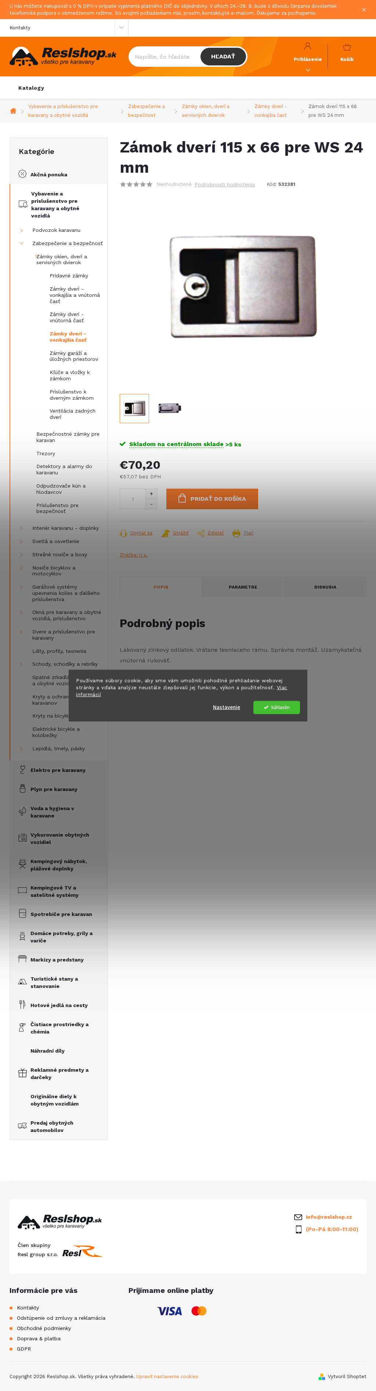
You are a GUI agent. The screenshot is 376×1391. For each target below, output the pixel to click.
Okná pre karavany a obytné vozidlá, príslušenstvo (66, 615)
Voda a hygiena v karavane (52, 812)
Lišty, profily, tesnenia (59, 651)
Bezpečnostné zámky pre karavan (68, 437)
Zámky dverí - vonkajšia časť (68, 337)
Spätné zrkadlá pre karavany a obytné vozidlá (67, 680)
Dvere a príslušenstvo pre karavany (63, 635)
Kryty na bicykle (52, 716)
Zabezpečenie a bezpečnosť (67, 243)
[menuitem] (31, 87)
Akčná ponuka (48, 174)
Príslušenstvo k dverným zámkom (72, 395)
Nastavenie (226, 707)
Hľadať (223, 56)
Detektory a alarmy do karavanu (64, 469)
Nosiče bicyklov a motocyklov (53, 571)
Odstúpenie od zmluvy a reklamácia (61, 1318)
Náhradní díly (47, 1051)
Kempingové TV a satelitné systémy (54, 891)
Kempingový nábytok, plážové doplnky (58, 864)
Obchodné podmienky (44, 1328)
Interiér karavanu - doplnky (65, 528)
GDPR (24, 1349)
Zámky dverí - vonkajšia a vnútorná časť (75, 295)
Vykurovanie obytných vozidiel (59, 838)
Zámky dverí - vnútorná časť (67, 317)
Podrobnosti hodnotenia (225, 184)
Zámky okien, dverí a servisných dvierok (61, 260)
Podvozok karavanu (56, 230)
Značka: (134, 555)
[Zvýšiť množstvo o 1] (151, 494)
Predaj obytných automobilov (51, 1126)
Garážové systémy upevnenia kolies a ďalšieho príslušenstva (66, 593)
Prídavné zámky (69, 275)
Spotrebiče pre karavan (61, 914)
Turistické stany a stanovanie (54, 982)
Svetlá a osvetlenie (55, 541)
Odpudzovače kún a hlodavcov (61, 489)
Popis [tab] (161, 587)
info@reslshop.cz (329, 1217)
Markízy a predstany (57, 960)
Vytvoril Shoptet (347, 1376)
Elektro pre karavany (58, 770)
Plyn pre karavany (53, 789)
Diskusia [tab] (325, 587)
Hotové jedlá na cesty (59, 1005)
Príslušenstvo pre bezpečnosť (57, 508)
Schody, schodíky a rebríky (65, 664)
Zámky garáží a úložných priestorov (74, 356)
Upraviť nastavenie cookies (167, 1376)
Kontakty (20, 27)
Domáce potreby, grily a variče (61, 936)
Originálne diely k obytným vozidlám (54, 1100)
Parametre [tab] (243, 587)
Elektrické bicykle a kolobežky (56, 732)
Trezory (45, 453)
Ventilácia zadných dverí (72, 414)
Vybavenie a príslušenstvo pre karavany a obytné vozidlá (55, 205)
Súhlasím (280, 707)
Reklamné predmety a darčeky (59, 1073)
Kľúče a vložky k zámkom (70, 375)
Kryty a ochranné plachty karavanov (63, 700)
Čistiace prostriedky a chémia (59, 1028)
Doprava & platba (39, 1338)
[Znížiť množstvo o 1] (151, 504)
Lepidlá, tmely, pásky (58, 748)
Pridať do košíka (218, 498)
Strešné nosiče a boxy (59, 554)
